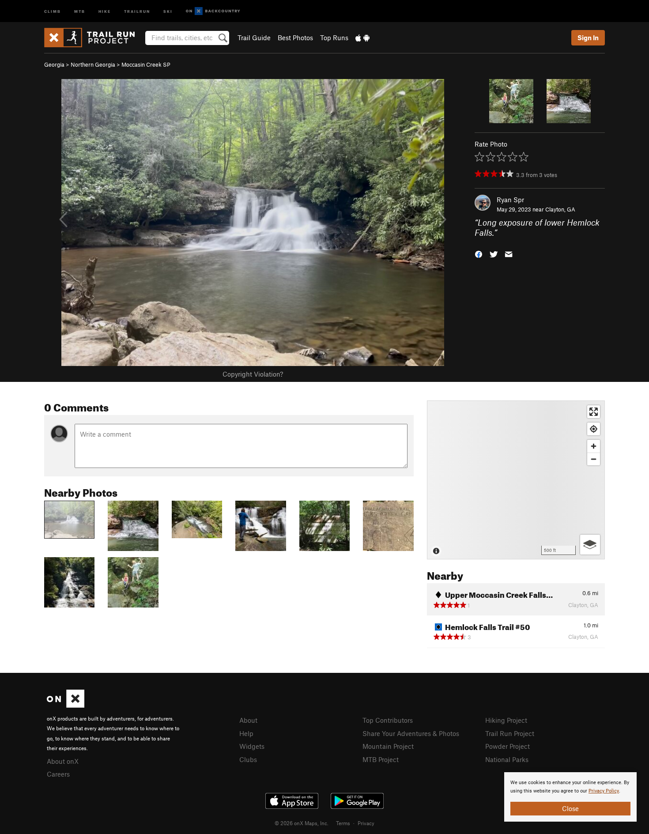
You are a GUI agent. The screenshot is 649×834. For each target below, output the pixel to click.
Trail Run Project (509, 733)
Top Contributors (387, 720)
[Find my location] (593, 429)
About (248, 720)
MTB (79, 11)
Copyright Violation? (253, 374)
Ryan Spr (510, 200)
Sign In (588, 38)
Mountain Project (388, 746)
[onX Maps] (65, 705)
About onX (63, 761)
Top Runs (334, 38)
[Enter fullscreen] (593, 411)
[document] (570, 796)
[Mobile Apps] (362, 38)
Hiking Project (506, 720)
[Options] (590, 545)
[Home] (93, 37)
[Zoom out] (593, 459)
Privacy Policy (604, 791)
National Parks (506, 759)
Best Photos (295, 38)
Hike (104, 11)
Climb (52, 11)
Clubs (248, 759)
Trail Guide (254, 38)
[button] (479, 253)
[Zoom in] (593, 446)
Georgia (54, 64)
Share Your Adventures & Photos (410, 733)
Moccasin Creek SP (145, 64)
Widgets (251, 746)
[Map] (515, 480)
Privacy (366, 823)
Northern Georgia (93, 64)
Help (246, 733)
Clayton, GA (560, 209)
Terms (343, 823)
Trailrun (137, 11)
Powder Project (507, 746)
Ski (168, 11)
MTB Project (380, 759)
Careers (58, 774)
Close (570, 808)
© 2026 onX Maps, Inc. (301, 823)
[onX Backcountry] (213, 11)
